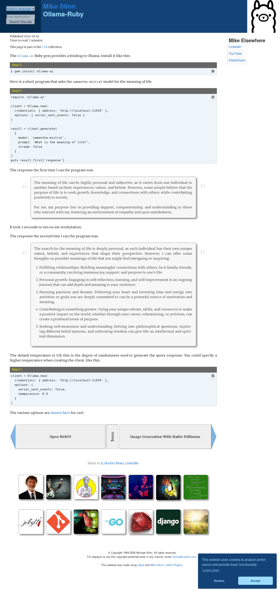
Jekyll (140, 565)
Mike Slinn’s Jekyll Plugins (166, 565)
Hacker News (114, 463)
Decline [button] (219, 580)
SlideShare (237, 60)
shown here (60, 413)
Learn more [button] (211, 570)
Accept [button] (255, 580)
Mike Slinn (59, 6)
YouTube (235, 53)
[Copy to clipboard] (213, 71)
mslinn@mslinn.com (184, 557)
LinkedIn (132, 463)
